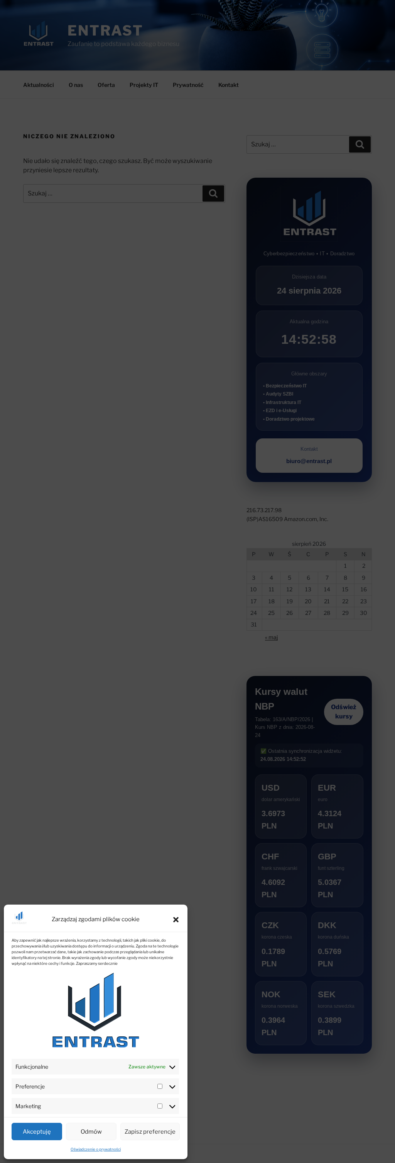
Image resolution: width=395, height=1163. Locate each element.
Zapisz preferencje (150, 1131)
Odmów (91, 1131)
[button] (176, 920)
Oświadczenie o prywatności (96, 1149)
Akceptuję (37, 1131)
